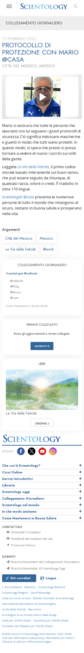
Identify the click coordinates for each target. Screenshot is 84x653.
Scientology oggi (16, 491)
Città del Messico (18, 238)
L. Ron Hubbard (12, 587)
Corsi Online (12, 472)
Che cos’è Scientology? (21, 465)
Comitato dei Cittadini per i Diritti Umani (27, 626)
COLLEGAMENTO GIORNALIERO (42, 265)
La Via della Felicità (33, 166)
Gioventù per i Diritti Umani (51, 620)
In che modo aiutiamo (19, 511)
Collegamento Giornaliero (23, 498)
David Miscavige (41, 592)
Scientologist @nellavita (21, 273)
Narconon (34, 609)
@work (48, 249)
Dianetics (30, 587)
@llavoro (15, 292)
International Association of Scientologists (29, 603)
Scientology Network (51, 587)
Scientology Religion (15, 592)
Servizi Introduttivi (17, 478)
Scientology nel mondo (20, 505)
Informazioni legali (39, 641)
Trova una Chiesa (22, 545)
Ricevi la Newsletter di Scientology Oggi (37, 568)
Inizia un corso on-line (16, 598)
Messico (46, 238)
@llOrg (14, 286)
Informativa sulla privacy (29, 638)
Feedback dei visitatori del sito (31, 539)
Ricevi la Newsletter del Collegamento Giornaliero (45, 562)
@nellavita (16, 281)
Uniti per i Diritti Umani (16, 620)
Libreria (8, 485)
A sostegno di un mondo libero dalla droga (29, 615)
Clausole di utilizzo (13, 641)
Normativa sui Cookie (60, 638)
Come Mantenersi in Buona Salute (27, 306)
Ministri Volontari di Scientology (53, 598)
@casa (14, 298)
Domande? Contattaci (25, 532)
